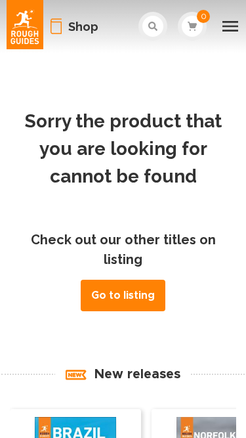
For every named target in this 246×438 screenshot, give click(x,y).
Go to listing (123, 295)
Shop (83, 26)
